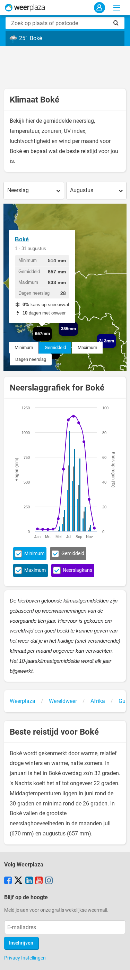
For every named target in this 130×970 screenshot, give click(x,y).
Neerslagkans (77, 570)
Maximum (87, 347)
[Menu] (116, 7)
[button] (77, 336)
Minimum (24, 347)
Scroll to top (118, 958)
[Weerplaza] (25, 7)
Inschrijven (21, 943)
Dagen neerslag (30, 359)
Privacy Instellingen (25, 958)
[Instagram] (49, 881)
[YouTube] (39, 881)
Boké (22, 239)
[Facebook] (8, 881)
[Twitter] (18, 881)
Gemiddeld (55, 347)
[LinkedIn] (29, 881)
